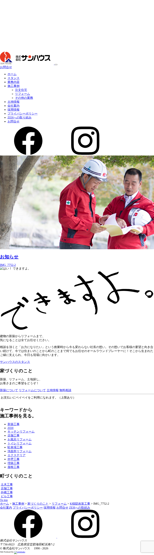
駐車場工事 (15, 447)
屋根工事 (14, 467)
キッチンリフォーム (21, 431)
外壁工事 (14, 459)
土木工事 (7, 484)
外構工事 (7, 492)
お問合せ (6, 67)
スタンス (14, 78)
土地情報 (14, 101)
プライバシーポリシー (23, 113)
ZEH (11, 428)
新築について (9, 390)
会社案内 (14, 105)
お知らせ (9, 256)
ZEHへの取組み (79, 507)
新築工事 (14, 424)
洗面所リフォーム (20, 451)
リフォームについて (32, 390)
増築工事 (14, 463)
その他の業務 (24, 97)
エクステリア (17, 455)
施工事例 (14, 86)
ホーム (12, 74)
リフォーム (22, 93)
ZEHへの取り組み (20, 117)
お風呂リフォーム (20, 439)
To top (4, 500)
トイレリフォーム (20, 443)
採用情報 (14, 109)
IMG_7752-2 (8, 265)
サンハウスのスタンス (15, 361)
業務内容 (14, 82)
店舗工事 (14, 435)
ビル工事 (7, 496)
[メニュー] (55, 64)
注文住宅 (21, 89)
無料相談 (65, 390)
